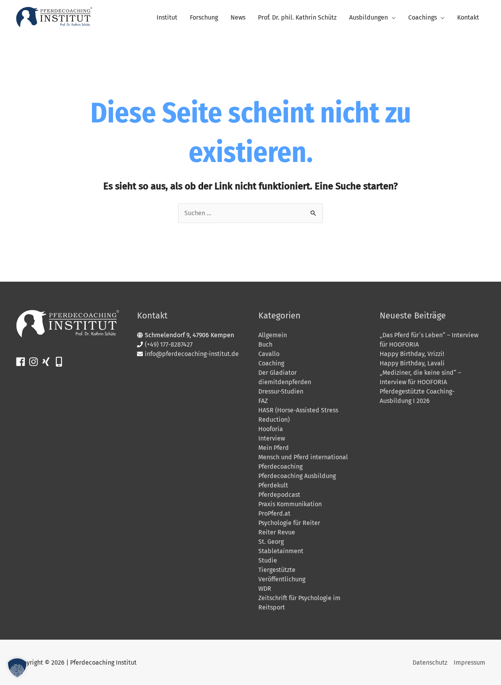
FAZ (263, 401)
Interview (271, 438)
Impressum (469, 662)
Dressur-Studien (280, 391)
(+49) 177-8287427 (169, 344)
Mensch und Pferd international (303, 457)
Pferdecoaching (280, 466)
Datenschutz (430, 662)
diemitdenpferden (284, 382)
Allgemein (272, 335)
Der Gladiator (277, 372)
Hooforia (270, 429)
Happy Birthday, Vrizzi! (412, 354)
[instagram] (35, 362)
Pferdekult (273, 485)
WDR (264, 588)
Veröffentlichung (281, 579)
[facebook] (22, 362)
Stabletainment (280, 551)
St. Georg (271, 541)
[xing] (47, 362)
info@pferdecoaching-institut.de (192, 354)
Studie (267, 560)
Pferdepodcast (279, 494)
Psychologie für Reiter (289, 523)
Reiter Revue (276, 532)
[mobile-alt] (60, 362)
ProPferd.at (274, 513)
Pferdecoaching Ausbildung (297, 476)
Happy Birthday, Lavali (412, 363)
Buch (265, 344)
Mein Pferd (273, 447)
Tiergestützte (277, 570)
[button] (17, 668)
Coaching (271, 363)
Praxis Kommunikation (290, 504)
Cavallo (268, 354)
